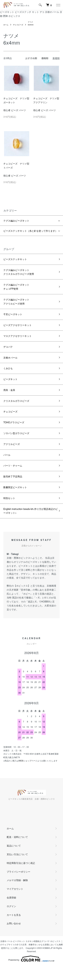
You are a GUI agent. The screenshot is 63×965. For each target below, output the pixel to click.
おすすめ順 (31, 58)
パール (6, 454)
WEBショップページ (28, 760)
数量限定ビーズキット (15, 487)
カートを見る (14, 914)
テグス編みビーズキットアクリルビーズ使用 (16, 301)
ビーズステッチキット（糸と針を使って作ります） (30, 230)
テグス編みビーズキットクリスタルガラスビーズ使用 (18, 272)
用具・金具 (9, 390)
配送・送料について (17, 837)
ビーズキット (10, 379)
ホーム (5, 25)
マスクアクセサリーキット (17, 336)
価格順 (44, 58)
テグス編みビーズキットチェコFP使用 (16, 286)
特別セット (9, 498)
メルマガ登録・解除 (17, 880)
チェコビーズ (18, 25)
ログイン (11, 906)
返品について (14, 845)
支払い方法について (17, 854)
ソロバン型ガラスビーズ (16, 433)
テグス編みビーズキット (16, 220)
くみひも (8, 368)
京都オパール (10, 357)
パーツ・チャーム (12, 465)
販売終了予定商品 (12, 476)
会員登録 (11, 897)
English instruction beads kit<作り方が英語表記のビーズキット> (30, 511)
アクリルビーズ (11, 444)
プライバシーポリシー (18, 871)
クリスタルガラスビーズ (16, 400)
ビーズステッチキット (15, 259)
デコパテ (8, 346)
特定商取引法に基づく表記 (21, 863)
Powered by (13, 959)
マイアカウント (15, 888)
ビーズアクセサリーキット (17, 325)
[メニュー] (58, 5)
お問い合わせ (14, 923)
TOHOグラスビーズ (13, 422)
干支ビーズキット (12, 314)
